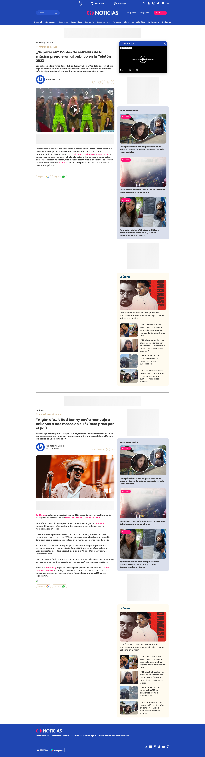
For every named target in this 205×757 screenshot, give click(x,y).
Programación (146, 13)
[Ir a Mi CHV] (80, 3)
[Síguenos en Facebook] (149, 3)
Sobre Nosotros (42, 736)
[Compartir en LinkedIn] (108, 82)
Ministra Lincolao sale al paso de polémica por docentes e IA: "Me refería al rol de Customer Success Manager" (152, 345)
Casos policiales (103, 22)
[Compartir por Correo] (112, 82)
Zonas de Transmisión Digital (83, 736)
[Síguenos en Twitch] (167, 3)
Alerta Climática (138, 22)
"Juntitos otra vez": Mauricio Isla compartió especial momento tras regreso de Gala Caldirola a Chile (152, 330)
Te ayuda (117, 22)
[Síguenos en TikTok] (158, 3)
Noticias (40, 42)
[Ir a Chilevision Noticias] (102, 730)
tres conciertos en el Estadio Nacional (82, 518)
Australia (100, 523)
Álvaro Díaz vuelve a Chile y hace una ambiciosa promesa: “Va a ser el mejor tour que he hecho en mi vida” (142, 315)
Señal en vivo (160, 13)
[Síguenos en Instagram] (153, 3)
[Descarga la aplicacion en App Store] (57, 750)
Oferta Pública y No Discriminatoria (113, 736)
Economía (89, 22)
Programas (131, 13)
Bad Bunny (89, 154)
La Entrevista (153, 22)
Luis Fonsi (71, 154)
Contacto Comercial (60, 736)
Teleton (49, 42)
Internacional (50, 22)
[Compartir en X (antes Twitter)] (103, 82)
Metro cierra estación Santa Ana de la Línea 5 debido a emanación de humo (142, 191)
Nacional (38, 22)
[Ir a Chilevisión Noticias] (102, 13)
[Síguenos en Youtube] (163, 3)
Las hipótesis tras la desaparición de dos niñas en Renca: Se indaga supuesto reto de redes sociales (142, 149)
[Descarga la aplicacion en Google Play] (42, 750)
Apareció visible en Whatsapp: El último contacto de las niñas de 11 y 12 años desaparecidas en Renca (140, 233)
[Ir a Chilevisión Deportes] (97, 3)
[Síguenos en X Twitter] (144, 3)
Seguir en (41, 177)
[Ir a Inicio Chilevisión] (120, 3)
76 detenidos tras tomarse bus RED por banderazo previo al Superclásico (150, 359)
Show (126, 22)
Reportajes (63, 22)
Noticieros (166, 22)
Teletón (61, 162)
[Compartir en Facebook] (94, 82)
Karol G (79, 154)
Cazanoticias (76, 22)
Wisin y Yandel (102, 154)
